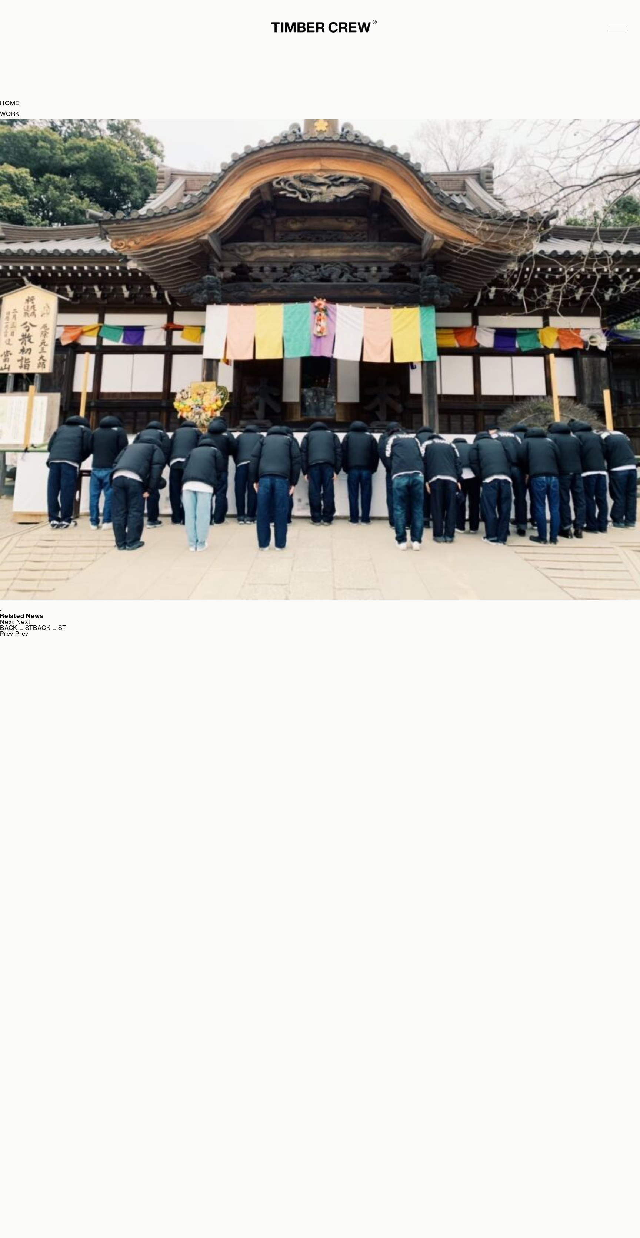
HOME (10, 103)
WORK (10, 113)
